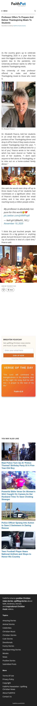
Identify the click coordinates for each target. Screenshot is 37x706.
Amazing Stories (9, 620)
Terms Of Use (8, 675)
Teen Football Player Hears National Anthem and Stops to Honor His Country (16, 554)
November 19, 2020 (13, 223)
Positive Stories (22, 25)
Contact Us (7, 696)
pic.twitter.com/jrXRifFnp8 (16, 215)
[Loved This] (4, 290)
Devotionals (7, 642)
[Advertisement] (18, 39)
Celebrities (7, 628)
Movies (6, 653)
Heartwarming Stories (12, 649)
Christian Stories (9, 635)
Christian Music (9, 631)
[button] (35, 11)
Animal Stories (9, 624)
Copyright (7, 683)
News (5, 657)
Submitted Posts (9, 664)
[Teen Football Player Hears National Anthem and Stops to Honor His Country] (18, 548)
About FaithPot (9, 693)
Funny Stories (8, 646)
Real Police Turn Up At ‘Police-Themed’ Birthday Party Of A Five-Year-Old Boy (18, 465)
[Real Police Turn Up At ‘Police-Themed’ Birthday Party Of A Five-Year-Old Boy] (18, 459)
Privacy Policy (8, 679)
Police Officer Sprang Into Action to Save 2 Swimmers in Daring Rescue (18, 525)
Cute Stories (8, 639)
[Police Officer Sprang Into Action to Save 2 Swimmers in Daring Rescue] (18, 519)
